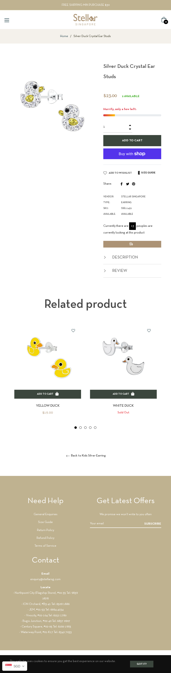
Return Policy (45, 530)
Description (124, 257)
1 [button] (75, 427)
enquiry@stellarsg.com (45, 579)
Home (64, 36)
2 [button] (80, 427)
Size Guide (45, 522)
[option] (48, 376)
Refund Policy (45, 538)
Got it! (142, 664)
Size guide (148, 173)
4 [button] (90, 427)
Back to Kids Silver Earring (88, 455)
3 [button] (85, 427)
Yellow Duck (48, 405)
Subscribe (152, 523)
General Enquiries (45, 514)
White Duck (123, 405)
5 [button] (95, 427)
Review (119, 271)
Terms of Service (45, 545)
